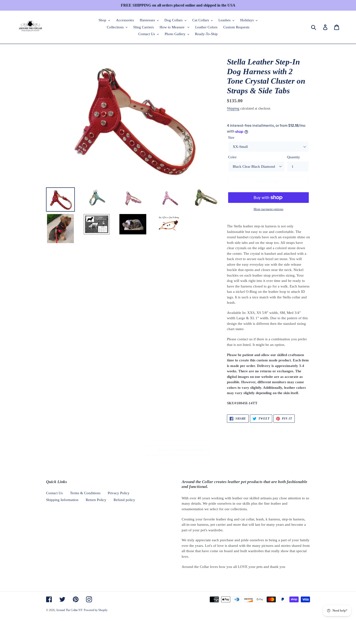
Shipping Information (62, 500)
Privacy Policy (119, 493)
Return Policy (96, 500)
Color (232, 157)
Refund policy (124, 500)
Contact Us (54, 493)
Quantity (293, 157)
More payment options (268, 209)
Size (231, 137)
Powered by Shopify (96, 610)
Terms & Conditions (85, 493)
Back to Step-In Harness (181, 450)
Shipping (233, 108)
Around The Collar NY (69, 610)
